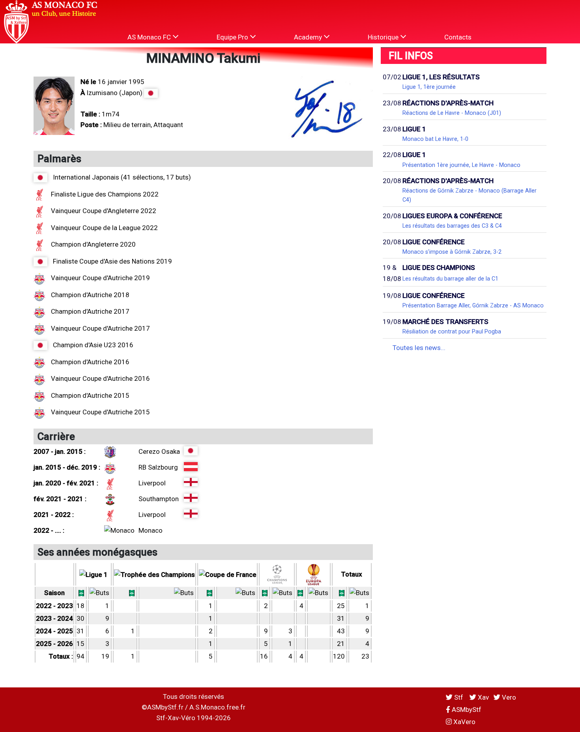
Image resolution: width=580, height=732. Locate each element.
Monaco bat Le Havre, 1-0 (435, 139)
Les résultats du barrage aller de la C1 (450, 278)
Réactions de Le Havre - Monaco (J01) (451, 113)
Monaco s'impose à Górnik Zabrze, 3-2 (451, 252)
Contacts (457, 37)
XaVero (463, 722)
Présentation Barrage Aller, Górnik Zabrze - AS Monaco (473, 305)
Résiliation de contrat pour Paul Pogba (451, 331)
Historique (384, 37)
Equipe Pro (233, 37)
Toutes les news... (419, 348)
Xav (482, 697)
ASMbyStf (465, 709)
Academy (309, 37)
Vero (508, 697)
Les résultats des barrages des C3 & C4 (452, 226)
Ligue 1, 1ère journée (429, 87)
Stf (459, 697)
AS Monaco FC (149, 37)
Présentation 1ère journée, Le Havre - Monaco (461, 165)
